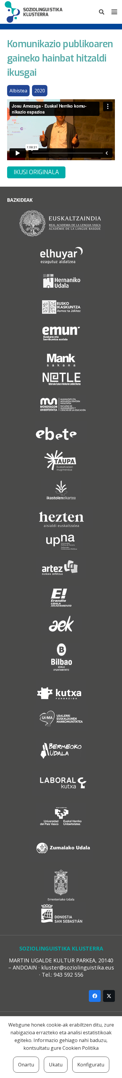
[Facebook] (95, 996)
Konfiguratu (90, 1064)
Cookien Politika (80, 1048)
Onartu (26, 1064)
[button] (102, 12)
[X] (109, 996)
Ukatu (55, 1064)
